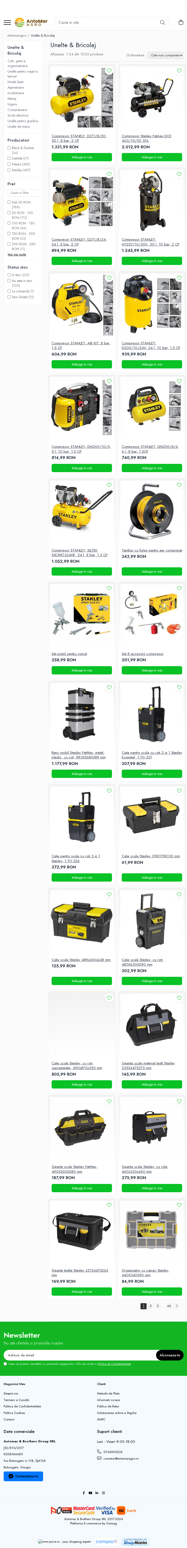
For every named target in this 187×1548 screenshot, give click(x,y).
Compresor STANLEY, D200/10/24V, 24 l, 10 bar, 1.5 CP (151, 345)
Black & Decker (23, 147)
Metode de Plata (108, 1393)
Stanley (17, 170)
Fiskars (16, 164)
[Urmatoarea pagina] (176, 1306)
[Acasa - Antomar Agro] (31, 22)
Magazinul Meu (14, 1384)
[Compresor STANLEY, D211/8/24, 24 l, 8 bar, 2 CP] (81, 201)
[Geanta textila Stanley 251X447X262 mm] (81, 1232)
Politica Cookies (14, 1413)
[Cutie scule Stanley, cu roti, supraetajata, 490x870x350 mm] (81, 1025)
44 (169, 1305)
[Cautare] (162, 22)
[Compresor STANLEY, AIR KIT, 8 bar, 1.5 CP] (81, 305)
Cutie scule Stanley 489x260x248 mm (81, 960)
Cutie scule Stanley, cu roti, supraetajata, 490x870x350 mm (77, 1066)
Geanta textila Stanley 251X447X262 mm (80, 1273)
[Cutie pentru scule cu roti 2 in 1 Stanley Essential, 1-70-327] (152, 714)
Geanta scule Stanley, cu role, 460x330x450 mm (145, 1169)
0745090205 (112, 1452)
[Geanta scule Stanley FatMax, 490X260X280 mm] (81, 1128)
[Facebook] (83, 1493)
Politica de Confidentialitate (114, 1364)
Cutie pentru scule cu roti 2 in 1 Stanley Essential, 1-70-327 (152, 755)
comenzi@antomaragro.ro (121, 1458)
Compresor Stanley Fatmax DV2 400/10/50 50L (146, 138)
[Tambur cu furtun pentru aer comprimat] (152, 512)
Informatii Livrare (108, 1400)
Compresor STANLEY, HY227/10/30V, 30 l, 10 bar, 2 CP (150, 242)
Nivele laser (16, 81)
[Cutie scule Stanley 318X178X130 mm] (152, 817)
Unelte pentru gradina (23, 121)
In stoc (16, 274)
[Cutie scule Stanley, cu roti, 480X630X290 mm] (152, 921)
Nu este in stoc (22, 280)
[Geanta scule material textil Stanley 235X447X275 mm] (152, 1025)
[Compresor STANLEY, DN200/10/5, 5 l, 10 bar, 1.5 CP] (81, 408)
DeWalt (17, 158)
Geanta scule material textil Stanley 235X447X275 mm (148, 1066)
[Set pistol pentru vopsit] (81, 615)
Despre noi (11, 1393)
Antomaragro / (18, 35)
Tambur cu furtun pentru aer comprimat (152, 550)
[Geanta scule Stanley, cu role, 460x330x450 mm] (152, 1128)
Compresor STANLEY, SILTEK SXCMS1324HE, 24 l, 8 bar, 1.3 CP (80, 553)
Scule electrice (18, 115)
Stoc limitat (19, 297)
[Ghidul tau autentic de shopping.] (106, 1542)
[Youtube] (90, 1493)
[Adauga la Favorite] (109, 70)
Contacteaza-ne (26, 1476)
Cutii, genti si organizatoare (18, 63)
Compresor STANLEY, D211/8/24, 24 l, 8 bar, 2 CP (79, 242)
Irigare (12, 104)
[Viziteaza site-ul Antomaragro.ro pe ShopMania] (135, 1542)
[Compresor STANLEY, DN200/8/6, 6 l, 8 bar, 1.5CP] (152, 408)
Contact (9, 1419)
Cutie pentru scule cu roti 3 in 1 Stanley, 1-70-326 (76, 858)
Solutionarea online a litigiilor (117, 1413)
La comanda (20, 291)
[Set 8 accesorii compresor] (152, 615)
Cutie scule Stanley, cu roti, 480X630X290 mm (143, 962)
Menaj (12, 98)
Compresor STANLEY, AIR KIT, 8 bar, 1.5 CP (81, 345)
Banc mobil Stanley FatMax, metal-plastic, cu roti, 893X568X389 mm (79, 755)
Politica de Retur (108, 1406)
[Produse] (7, 22)
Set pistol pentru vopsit (69, 654)
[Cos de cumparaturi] (180, 23)
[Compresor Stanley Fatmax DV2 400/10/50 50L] (152, 97)
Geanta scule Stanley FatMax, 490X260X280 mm (74, 1169)
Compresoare (17, 109)
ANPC (101, 1419)
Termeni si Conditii (16, 1400)
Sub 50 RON (21, 202)
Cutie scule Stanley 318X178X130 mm (151, 856)
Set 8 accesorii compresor (143, 654)
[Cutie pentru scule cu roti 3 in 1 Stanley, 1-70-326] (81, 817)
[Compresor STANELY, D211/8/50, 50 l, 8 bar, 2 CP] (81, 97)
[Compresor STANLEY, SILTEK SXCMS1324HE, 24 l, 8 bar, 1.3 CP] (81, 512)
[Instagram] (103, 1493)
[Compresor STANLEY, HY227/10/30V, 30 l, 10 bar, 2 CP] (152, 201)
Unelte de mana (19, 126)
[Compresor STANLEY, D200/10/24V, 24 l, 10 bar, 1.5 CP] (152, 305)
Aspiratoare (16, 87)
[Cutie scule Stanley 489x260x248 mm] (81, 921)
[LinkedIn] (97, 1493)
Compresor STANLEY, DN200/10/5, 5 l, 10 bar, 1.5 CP (81, 449)
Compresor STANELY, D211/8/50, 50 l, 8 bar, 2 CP (79, 138)
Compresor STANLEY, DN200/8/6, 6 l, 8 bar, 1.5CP (150, 449)
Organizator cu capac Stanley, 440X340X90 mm (145, 1273)
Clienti (101, 1384)
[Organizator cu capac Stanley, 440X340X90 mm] (152, 1232)
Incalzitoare (16, 93)
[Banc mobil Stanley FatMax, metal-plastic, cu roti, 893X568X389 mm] (81, 714)
